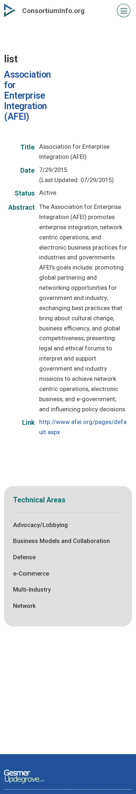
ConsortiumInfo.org (53, 11)
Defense (24, 557)
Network (24, 605)
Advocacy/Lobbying (40, 524)
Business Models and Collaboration (61, 540)
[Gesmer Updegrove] (24, 783)
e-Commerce (31, 573)
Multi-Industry (32, 589)
